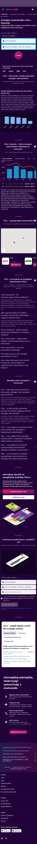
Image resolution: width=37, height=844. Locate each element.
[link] (16, 265)
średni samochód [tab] (20, 158)
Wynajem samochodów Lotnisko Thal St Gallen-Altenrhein (17, 662)
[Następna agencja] (33, 250)
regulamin (23, 608)
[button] (3, 9)
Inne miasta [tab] (21, 633)
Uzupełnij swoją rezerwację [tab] (12, 637)
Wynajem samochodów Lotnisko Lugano (15, 658)
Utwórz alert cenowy (15, 724)
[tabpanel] (18, 111)
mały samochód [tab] (7, 158)
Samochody (7, 767)
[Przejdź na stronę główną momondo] (12, 9)
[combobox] (10, 33)
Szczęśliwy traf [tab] (8, 641)
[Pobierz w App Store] (16, 830)
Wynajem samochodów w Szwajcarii (21, 767)
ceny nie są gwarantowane (9, 748)
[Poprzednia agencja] (3, 250)
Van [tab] (34, 158)
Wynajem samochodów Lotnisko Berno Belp (16, 656)
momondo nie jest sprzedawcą (13, 754)
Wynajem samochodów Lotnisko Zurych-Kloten (12, 652)
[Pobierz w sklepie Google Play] (6, 830)
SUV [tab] (29, 158)
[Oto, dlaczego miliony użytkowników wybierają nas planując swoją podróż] (35, 382)
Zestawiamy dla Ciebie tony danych (14, 757)
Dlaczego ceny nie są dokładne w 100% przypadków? (16, 760)
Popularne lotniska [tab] (9, 633)
